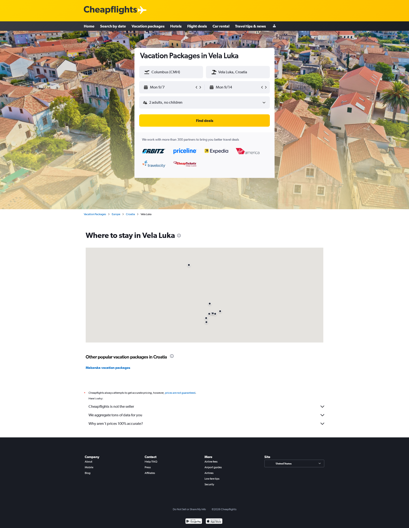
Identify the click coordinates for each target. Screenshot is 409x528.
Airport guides (213, 467)
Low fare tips (211, 478)
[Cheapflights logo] (110, 10)
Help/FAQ (151, 461)
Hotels (176, 26)
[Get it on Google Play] (193, 521)
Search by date (113, 26)
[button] (147, 72)
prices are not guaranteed (180, 392)
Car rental (221, 26)
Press (148, 467)
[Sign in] (274, 26)
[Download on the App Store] (214, 521)
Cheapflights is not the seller (111, 406)
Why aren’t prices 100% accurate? (116, 423)
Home (89, 26)
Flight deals (197, 26)
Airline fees (211, 461)
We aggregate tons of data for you (115, 415)
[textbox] (171, 72)
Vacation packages (148, 26)
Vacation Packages (95, 214)
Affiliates (150, 473)
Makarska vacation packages (108, 368)
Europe (116, 214)
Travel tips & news (250, 26)
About (88, 461)
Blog (87, 473)
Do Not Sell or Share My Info (189, 509)
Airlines (208, 473)
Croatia (130, 214)
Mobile (89, 467)
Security (209, 484)
